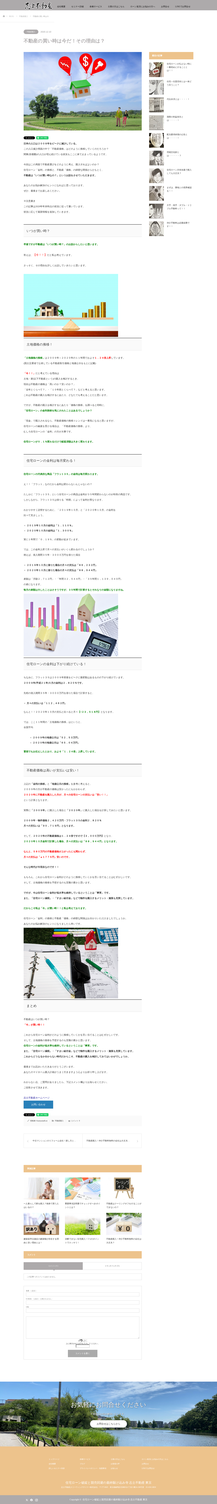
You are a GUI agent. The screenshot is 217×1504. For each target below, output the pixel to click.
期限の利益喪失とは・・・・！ (175, 118)
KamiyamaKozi (41, 1121)
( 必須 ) (31, 1291)
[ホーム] (4, 11)
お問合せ (165, 6)
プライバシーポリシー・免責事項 (93, 1468)
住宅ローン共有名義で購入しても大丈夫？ (179, 171)
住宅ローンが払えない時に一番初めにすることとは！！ (179, 67)
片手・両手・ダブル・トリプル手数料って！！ (179, 207)
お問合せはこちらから (108, 1424)
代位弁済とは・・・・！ (178, 99)
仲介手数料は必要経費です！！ (178, 224)
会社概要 (61, 6)
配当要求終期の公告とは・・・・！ (177, 136)
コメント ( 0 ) (53, 1266)
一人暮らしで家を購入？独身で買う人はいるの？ (41, 1205)
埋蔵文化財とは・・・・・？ (174, 154)
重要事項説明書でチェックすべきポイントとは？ (82, 1205)
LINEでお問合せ (182, 6)
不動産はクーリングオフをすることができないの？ (123, 1205)
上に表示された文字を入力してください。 (82, 1344)
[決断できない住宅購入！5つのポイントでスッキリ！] (82, 1224)
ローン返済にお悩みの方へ (142, 6)
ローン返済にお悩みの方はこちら (155, 1459)
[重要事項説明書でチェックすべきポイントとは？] (82, 1188)
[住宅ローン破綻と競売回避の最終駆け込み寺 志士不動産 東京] (53, 6)
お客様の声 (115, 1464)
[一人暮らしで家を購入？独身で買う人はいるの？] (41, 1188)
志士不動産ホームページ (37, 1097)
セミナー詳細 (77, 6)
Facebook (31, 1499)
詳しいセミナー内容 (57, 1468)
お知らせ (114, 1468)
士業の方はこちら (116, 6)
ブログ (82, 1464)
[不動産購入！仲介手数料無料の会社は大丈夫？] (124, 1224)
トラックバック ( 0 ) (112, 1266)
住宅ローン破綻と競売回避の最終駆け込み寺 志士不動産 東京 (109, 1482)
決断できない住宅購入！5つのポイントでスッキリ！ (82, 1241)
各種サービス (96, 6)
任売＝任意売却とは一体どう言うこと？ (179, 83)
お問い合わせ (38, 1104)
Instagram (36, 1499)
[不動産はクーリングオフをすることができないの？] (124, 1188)
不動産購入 (31, 32)
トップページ (54, 1459)
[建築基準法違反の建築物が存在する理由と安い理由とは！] (41, 1224)
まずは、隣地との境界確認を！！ (179, 189)
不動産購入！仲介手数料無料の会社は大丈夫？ (123, 1241)
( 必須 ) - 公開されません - (39, 1299)
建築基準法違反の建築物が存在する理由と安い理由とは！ (41, 1241)
